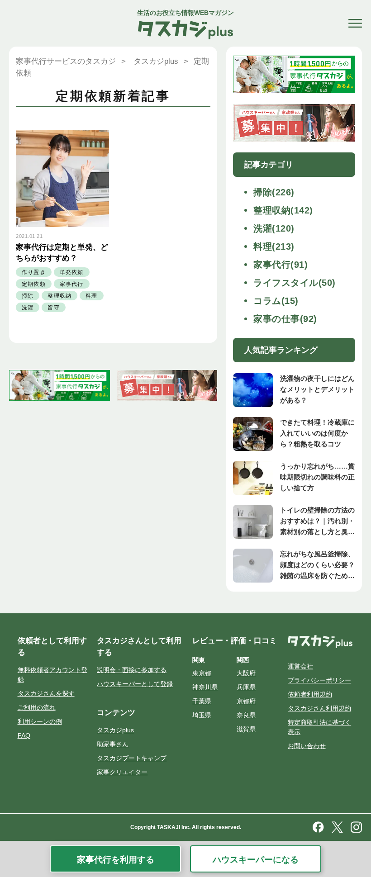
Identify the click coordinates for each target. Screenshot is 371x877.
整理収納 (59, 296)
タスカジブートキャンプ (131, 758)
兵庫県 (246, 687)
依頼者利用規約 (310, 694)
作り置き (34, 272)
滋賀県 (246, 729)
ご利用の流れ (37, 707)
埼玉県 (201, 715)
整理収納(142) (283, 210)
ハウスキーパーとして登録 (135, 683)
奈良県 (246, 715)
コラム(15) (276, 300)
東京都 (201, 673)
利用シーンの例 (40, 721)
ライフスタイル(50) (294, 282)
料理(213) (274, 246)
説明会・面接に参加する (131, 669)
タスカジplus (115, 730)
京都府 (246, 701)
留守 (53, 307)
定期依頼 (34, 284)
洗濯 (27, 307)
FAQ (24, 735)
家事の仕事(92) (285, 318)
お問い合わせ (307, 745)
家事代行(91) (280, 264)
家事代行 (72, 284)
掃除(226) (274, 192)
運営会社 (300, 666)
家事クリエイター (122, 772)
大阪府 (246, 673)
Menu (355, 23)
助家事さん (112, 744)
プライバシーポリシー (319, 680)
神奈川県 (205, 687)
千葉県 (201, 701)
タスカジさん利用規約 (319, 708)
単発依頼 (72, 272)
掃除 (27, 296)
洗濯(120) (274, 228)
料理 (91, 296)
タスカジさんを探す (46, 693)
